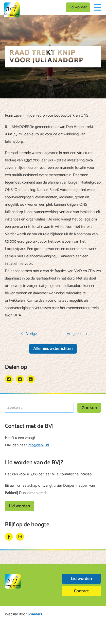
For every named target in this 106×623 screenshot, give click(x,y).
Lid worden (78, 7)
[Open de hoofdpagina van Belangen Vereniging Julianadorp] (12, 9)
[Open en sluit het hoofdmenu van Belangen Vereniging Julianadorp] (97, 7)
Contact (81, 591)
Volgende (74, 333)
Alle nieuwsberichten (53, 348)
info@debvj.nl (38, 445)
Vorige (31, 333)
